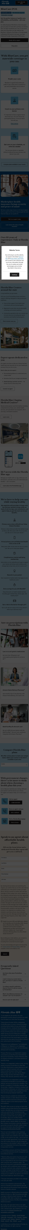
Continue (14, 274)
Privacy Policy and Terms (17, 258)
